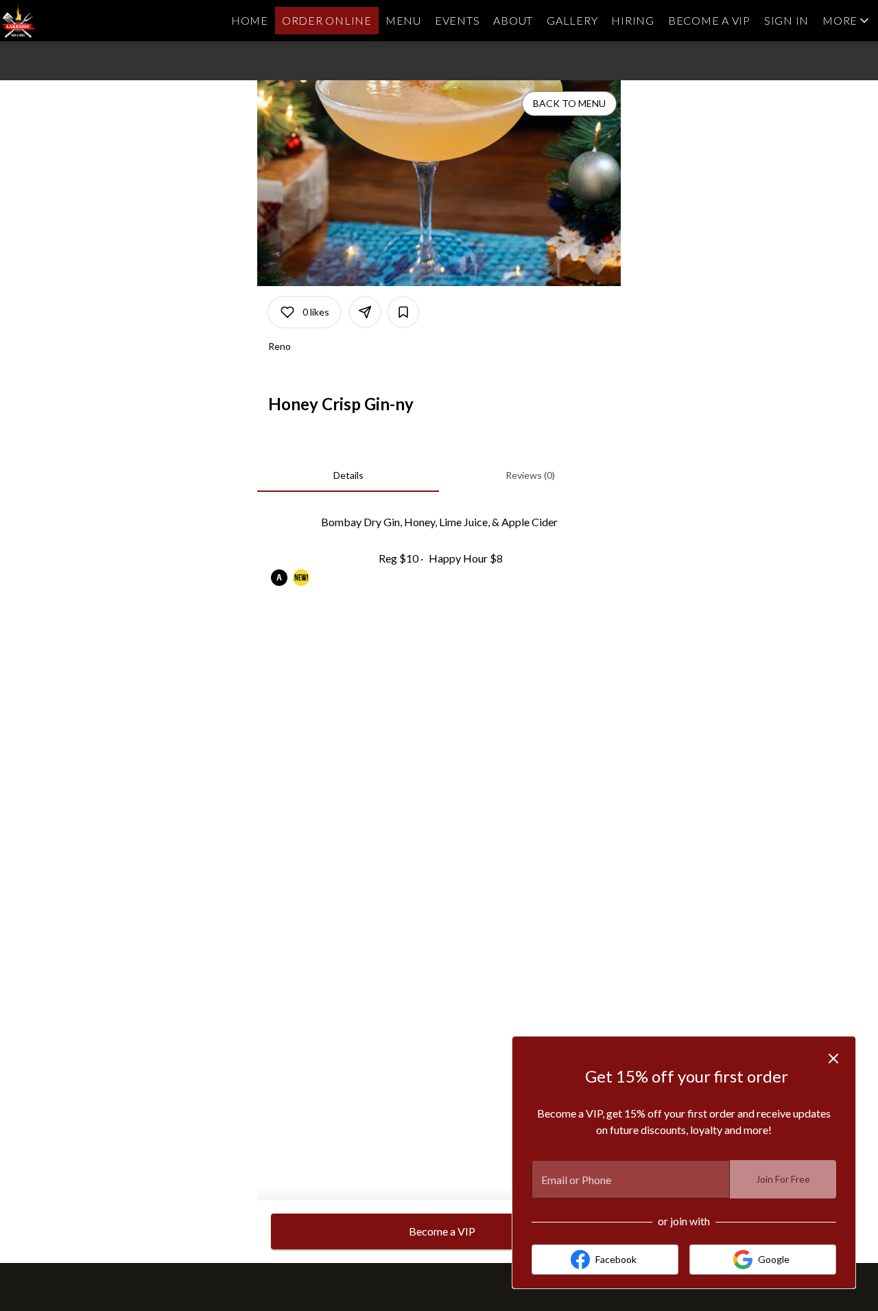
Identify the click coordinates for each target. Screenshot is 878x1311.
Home (249, 20)
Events (457, 20)
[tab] (348, 475)
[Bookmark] (403, 312)
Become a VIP (709, 20)
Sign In (786, 20)
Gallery (572, 20)
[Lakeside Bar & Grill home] (61, 20)
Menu (403, 20)
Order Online (327, 20)
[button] (847, 20)
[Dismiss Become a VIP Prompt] (833, 1058)
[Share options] (365, 312)
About (513, 20)
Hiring (632, 20)
